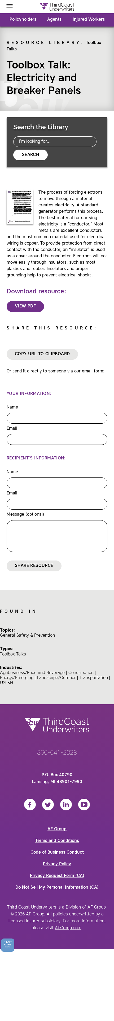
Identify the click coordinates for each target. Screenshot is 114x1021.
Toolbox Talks (13, 654)
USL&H (6, 683)
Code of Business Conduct (57, 852)
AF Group (57, 829)
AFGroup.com (68, 928)
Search (30, 155)
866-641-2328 (57, 753)
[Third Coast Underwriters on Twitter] (48, 804)
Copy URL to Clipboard (42, 354)
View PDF (25, 306)
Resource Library (44, 43)
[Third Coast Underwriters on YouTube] (84, 804)
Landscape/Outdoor (56, 678)
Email (12, 429)
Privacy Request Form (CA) (57, 876)
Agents (54, 20)
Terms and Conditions (57, 841)
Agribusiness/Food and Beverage (32, 673)
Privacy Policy (57, 864)
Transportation (94, 678)
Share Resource (34, 566)
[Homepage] (57, 7)
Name (12, 407)
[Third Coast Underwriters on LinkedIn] (66, 804)
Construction (81, 673)
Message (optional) (25, 514)
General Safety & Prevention (27, 635)
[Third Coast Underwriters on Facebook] (30, 804)
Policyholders (23, 20)
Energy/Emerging (16, 678)
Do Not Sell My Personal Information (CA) (57, 887)
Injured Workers (89, 20)
